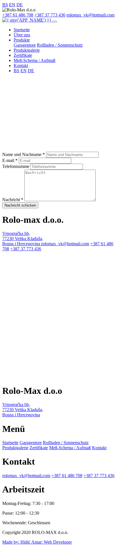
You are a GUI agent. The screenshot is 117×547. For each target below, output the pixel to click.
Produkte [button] (22, 40)
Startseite (22, 29)
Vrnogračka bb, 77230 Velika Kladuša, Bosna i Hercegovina (22, 238)
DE (19, 4)
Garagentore (25, 45)
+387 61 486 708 (17, 15)
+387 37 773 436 (49, 15)
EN (12, 4)
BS (5, 4)
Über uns (22, 34)
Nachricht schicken (20, 205)
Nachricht (12, 199)
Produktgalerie (27, 50)
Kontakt (21, 65)
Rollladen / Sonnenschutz (60, 45)
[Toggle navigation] (55, 21)
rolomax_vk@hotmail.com (90, 15)
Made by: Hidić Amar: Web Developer (37, 542)
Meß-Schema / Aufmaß (34, 60)
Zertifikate (23, 55)
